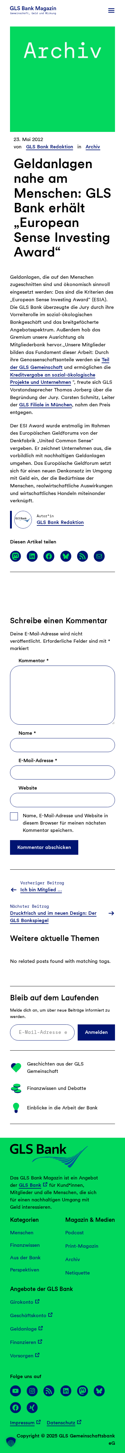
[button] (11, 1442)
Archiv (93, 147)
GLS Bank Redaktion (49, 147)
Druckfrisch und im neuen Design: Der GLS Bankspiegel (53, 916)
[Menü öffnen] (111, 10)
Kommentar (34, 660)
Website (28, 788)
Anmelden (96, 1032)
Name (27, 733)
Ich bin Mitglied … (41, 890)
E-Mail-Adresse (38, 760)
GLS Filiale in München (45, 404)
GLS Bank (30, 1185)
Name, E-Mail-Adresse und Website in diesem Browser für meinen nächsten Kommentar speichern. (65, 823)
